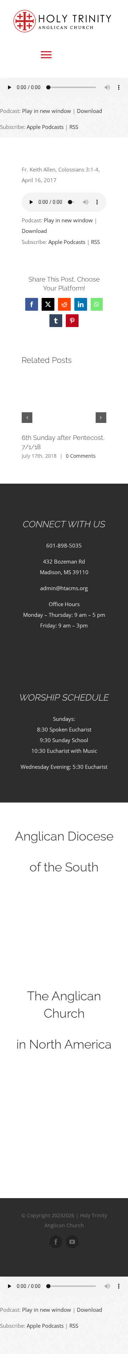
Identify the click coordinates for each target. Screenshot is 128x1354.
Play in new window (46, 110)
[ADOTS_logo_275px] (64, 892)
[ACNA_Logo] (64, 1069)
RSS (73, 126)
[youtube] (72, 1241)
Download (89, 110)
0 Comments (81, 455)
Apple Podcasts (45, 126)
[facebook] (55, 1241)
